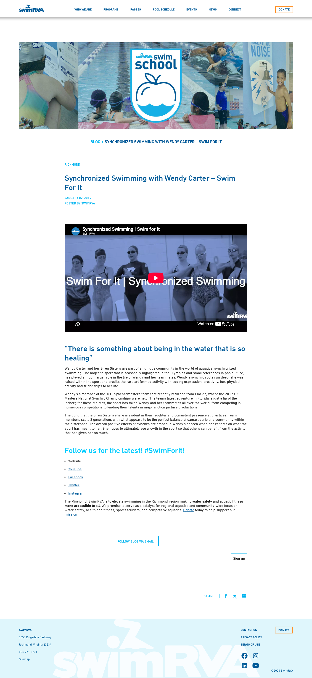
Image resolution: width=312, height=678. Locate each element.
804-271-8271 (28, 652)
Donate (188, 510)
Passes (135, 9)
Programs (111, 9)
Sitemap (24, 659)
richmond (72, 164)
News (213, 9)
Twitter (73, 485)
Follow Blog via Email (135, 541)
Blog (95, 141)
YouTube (75, 469)
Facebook (75, 477)
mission (71, 514)
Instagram (76, 493)
